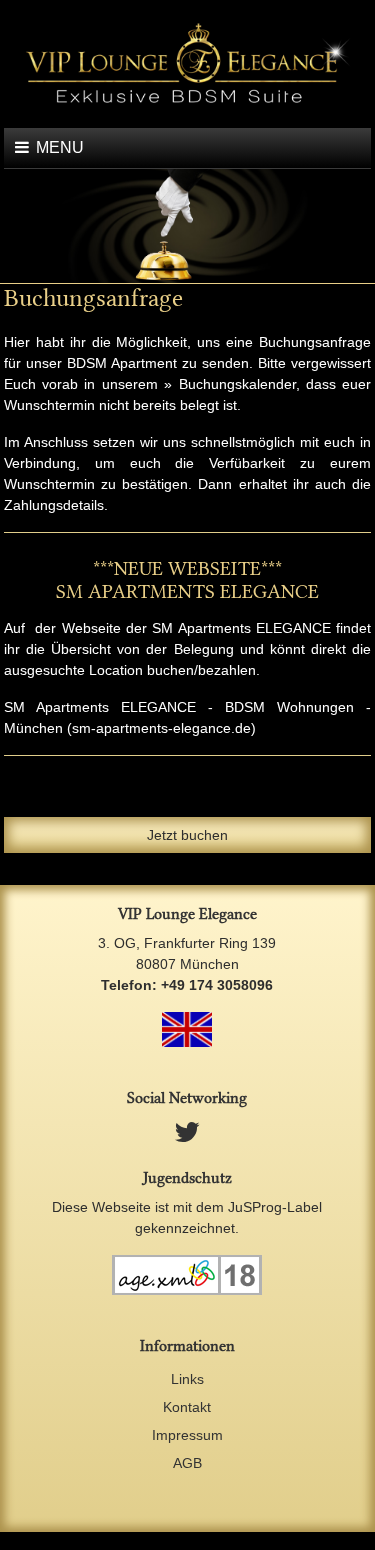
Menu (60, 147)
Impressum (187, 1435)
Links (187, 1379)
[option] (187, 226)
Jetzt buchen (187, 835)
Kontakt (187, 1407)
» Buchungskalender (229, 384)
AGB (187, 1463)
